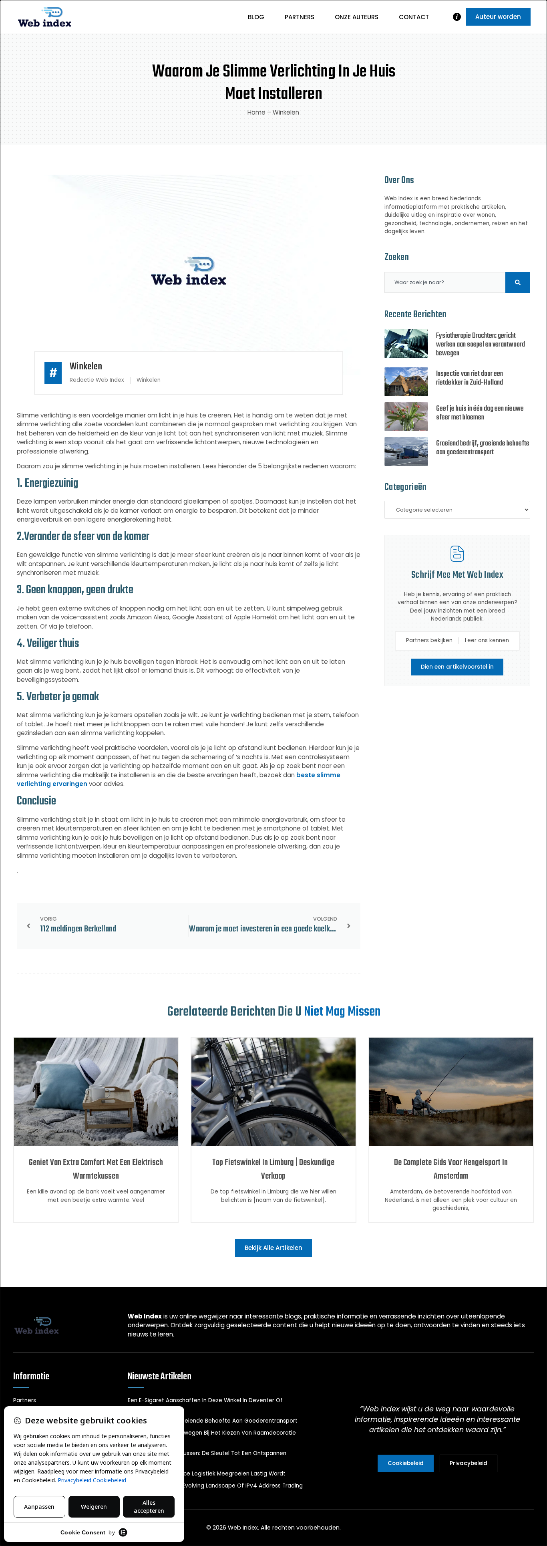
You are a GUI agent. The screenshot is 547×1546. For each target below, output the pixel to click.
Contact (414, 17)
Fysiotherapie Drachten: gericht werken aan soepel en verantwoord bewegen (480, 344)
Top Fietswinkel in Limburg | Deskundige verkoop (273, 1169)
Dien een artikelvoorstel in (457, 667)
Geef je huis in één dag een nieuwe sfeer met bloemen (480, 413)
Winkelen (286, 112)
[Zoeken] (517, 282)
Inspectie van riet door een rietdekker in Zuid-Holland (469, 378)
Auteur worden (498, 16)
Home (256, 112)
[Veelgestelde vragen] (457, 17)
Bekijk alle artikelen (273, 1248)
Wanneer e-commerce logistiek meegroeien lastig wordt (207, 1473)
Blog (256, 17)
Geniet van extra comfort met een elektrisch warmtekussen (96, 1169)
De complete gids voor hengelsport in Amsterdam (451, 1169)
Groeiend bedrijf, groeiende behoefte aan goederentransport (482, 448)
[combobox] (444, 282)
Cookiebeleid (406, 1463)
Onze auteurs (356, 17)
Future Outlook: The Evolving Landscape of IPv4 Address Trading (215, 1486)
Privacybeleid (468, 1463)
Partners (299, 17)
